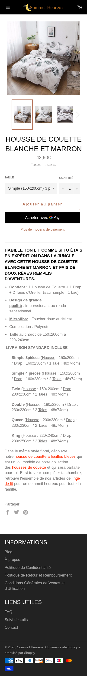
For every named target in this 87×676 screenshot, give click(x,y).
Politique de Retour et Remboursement (38, 575)
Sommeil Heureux (30, 647)
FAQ (8, 612)
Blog (8, 552)
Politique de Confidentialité (28, 567)
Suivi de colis (16, 620)
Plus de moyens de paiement (42, 229)
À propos (12, 559)
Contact (11, 627)
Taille (9, 177)
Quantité (66, 178)
